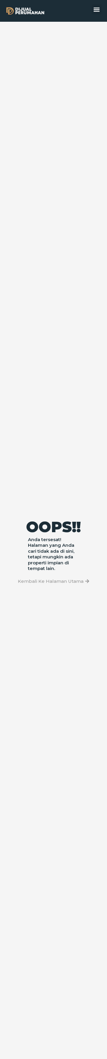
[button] (97, 9)
